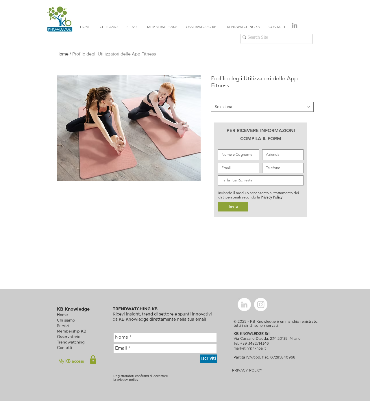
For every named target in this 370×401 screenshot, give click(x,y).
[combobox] (262, 107)
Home (62, 53)
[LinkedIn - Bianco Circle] (244, 304)
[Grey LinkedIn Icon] (294, 25)
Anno (217, 96)
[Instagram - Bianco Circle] (260, 304)
